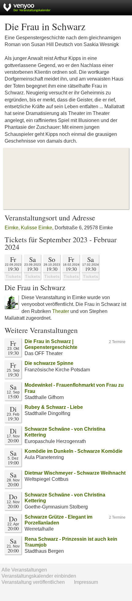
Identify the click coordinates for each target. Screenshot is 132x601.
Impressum (86, 582)
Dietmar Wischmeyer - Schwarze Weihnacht (75, 473)
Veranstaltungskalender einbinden (39, 576)
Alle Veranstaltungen (24, 569)
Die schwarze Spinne (49, 363)
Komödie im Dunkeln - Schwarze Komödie (73, 451)
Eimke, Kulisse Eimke (28, 227)
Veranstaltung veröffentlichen (33, 582)
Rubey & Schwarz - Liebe (54, 407)
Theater (60, 311)
